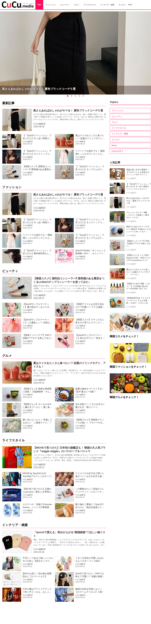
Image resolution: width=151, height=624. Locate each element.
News (114, 145)
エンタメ (116, 139)
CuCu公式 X (117, 151)
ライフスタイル (13, 440)
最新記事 (8, 103)
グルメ (7, 355)
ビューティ (10, 271)
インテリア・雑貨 (15, 525)
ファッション (12, 187)
